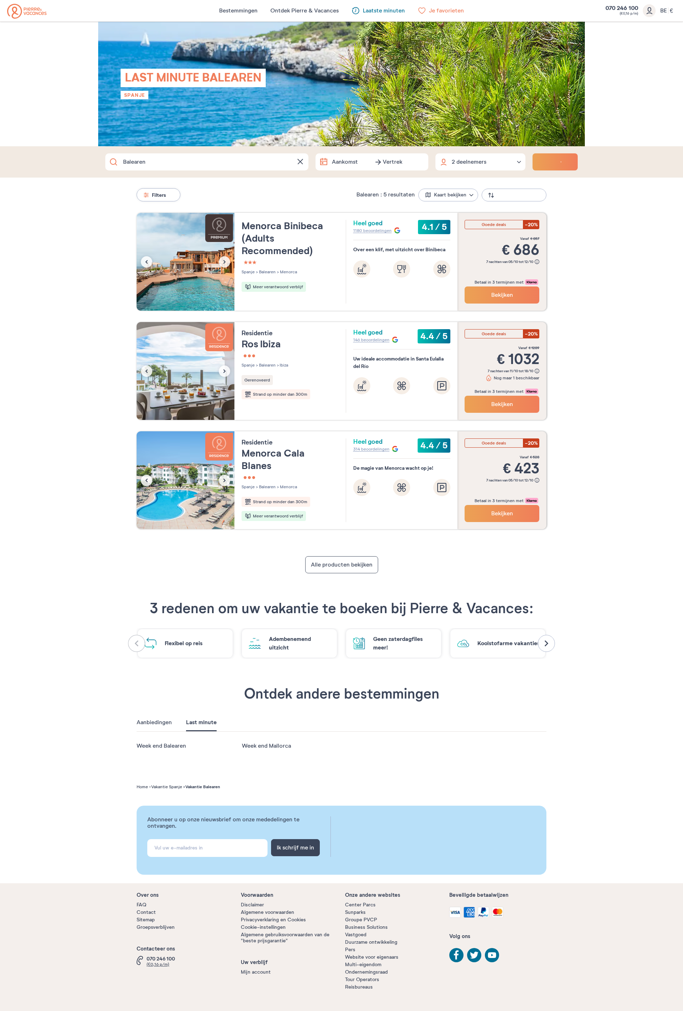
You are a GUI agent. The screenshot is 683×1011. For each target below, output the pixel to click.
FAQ (141, 905)
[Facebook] (456, 955)
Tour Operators (362, 979)
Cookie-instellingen (263, 927)
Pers (350, 950)
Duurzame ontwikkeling (371, 942)
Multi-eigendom (363, 965)
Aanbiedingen (154, 722)
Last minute (201, 722)
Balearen (267, 271)
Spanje (134, 95)
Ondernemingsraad (366, 972)
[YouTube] (492, 955)
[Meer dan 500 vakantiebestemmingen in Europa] (27, 11)
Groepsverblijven (156, 927)
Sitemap (146, 920)
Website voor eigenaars (371, 957)
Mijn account (256, 972)
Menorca (288, 271)
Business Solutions (366, 927)
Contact (146, 912)
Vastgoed (355, 935)
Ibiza (283, 365)
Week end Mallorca (266, 745)
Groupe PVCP (361, 920)
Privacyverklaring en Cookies (273, 920)
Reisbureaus (359, 987)
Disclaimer (252, 905)
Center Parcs (360, 905)
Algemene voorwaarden (267, 912)
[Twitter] (474, 955)
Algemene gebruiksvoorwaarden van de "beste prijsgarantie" (285, 938)
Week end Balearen (161, 745)
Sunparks (355, 912)
